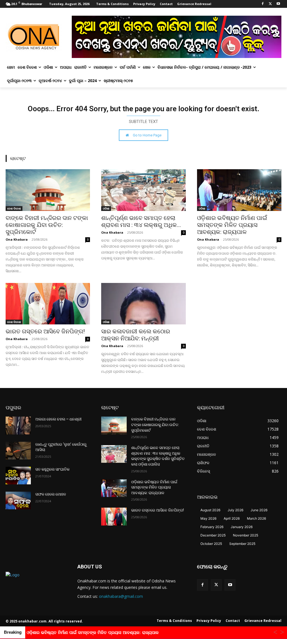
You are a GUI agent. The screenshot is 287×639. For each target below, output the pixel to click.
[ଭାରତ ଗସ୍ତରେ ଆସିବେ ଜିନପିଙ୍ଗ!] (48, 304)
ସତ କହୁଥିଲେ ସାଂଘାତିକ (52, 469)
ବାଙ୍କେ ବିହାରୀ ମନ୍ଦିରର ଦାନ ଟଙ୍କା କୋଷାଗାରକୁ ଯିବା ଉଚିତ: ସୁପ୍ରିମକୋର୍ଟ (47, 225)
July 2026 (235, 510)
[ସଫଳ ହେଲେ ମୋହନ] (18, 500)
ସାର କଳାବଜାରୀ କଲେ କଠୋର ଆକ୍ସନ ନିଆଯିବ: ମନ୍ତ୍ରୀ (135, 335)
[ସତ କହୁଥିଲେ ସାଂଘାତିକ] (18, 475)
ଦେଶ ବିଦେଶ (14, 208)
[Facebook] (263, 4)
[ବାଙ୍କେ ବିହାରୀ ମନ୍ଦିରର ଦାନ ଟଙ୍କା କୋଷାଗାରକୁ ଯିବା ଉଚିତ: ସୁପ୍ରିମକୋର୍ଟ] (48, 190)
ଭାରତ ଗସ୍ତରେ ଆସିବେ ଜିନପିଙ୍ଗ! (45, 331)
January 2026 (242, 527)
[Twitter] (270, 4)
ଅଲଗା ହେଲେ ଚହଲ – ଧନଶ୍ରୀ (58, 419)
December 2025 (213, 535)
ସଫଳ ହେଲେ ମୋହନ (50, 494)
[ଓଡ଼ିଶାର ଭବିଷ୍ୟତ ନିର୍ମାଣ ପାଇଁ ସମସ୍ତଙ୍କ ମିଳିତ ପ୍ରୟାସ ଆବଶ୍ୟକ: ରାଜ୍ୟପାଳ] (239, 190)
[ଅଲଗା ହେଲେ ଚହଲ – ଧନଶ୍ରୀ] (18, 425)
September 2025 (242, 544)
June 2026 (259, 510)
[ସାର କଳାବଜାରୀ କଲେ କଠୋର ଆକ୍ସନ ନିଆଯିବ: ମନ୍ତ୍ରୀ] (143, 304)
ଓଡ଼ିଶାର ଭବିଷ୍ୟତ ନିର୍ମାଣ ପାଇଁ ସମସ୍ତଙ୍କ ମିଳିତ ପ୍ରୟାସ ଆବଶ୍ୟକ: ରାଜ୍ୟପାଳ (232, 225)
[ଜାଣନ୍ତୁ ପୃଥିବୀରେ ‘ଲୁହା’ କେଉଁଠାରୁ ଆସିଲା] (18, 450)
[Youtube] (278, 4)
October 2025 (211, 544)
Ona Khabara (17, 239)
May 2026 (208, 518)
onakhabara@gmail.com (121, 596)
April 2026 (232, 518)
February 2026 (211, 527)
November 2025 (245, 535)
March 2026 (256, 518)
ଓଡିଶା (106, 208)
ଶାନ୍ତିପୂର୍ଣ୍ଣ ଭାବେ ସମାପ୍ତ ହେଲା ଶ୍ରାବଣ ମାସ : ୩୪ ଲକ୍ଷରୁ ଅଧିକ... (141, 221)
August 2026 (210, 510)
